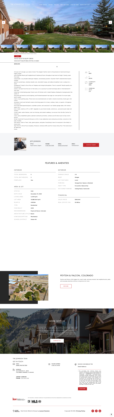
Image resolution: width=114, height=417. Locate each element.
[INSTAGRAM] (96, 411)
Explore (65, 286)
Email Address (82, 366)
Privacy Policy (80, 411)
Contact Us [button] (57, 340)
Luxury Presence (44, 411)
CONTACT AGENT (91, 144)
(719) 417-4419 (56, 365)
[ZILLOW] (100, 411)
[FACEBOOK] (92, 411)
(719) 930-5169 (50, 145)
